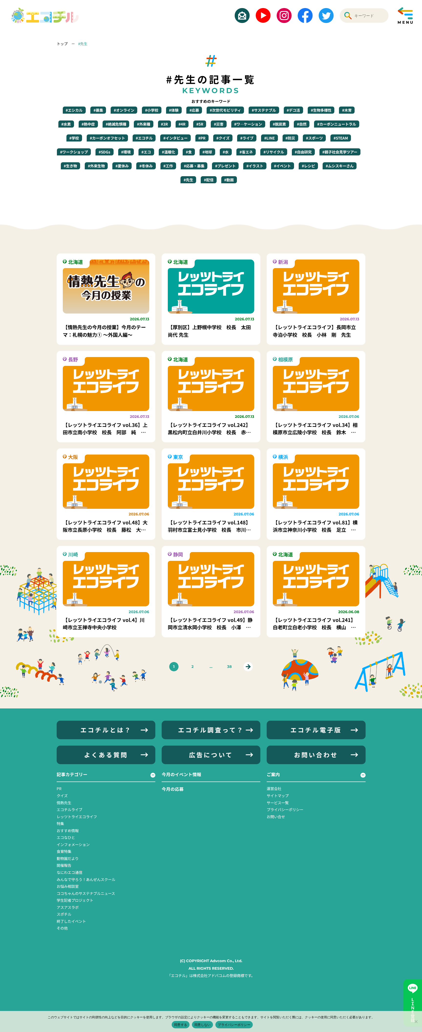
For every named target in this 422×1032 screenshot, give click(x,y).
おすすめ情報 (68, 830)
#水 (226, 151)
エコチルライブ (69, 809)
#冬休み (146, 165)
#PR (201, 138)
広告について (211, 754)
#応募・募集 (194, 165)
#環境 (126, 151)
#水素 (66, 124)
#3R (164, 124)
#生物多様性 (321, 110)
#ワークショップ (74, 151)
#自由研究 (303, 151)
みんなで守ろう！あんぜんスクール (86, 879)
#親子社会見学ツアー (339, 151)
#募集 (98, 110)
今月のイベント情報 (181, 774)
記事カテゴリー (72, 774)
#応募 (194, 110)
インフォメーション (73, 844)
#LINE (269, 138)
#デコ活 (293, 110)
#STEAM (341, 138)
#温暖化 (168, 151)
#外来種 (143, 124)
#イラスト (254, 165)
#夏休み (122, 165)
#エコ (146, 151)
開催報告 (64, 865)
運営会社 (274, 788)
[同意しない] (415, 1021)
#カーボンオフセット (107, 138)
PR (59, 788)
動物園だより (68, 858)
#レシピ (308, 165)
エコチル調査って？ (211, 729)
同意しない (202, 1025)
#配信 (208, 179)
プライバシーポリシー (285, 809)
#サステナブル (264, 110)
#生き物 (70, 165)
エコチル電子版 (316, 729)
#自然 (301, 124)
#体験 (174, 110)
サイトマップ (278, 795)
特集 (60, 823)
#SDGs (104, 151)
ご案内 (273, 774)
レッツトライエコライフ (77, 816)
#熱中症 (88, 124)
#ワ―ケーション (248, 124)
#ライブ (246, 138)
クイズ (62, 795)
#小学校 (151, 110)
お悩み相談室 (68, 886)
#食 (189, 151)
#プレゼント (225, 165)
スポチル (64, 914)
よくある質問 (106, 754)
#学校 (74, 138)
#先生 (82, 43)
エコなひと (66, 837)
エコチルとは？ (106, 729)
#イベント (282, 165)
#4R (182, 124)
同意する (180, 1025)
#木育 (347, 110)
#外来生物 (96, 165)
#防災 (290, 138)
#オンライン (124, 110)
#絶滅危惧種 (116, 124)
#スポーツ (314, 138)
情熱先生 (64, 802)
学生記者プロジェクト (75, 900)
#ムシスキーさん (340, 165)
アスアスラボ (68, 907)
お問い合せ (276, 816)
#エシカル (74, 110)
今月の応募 (173, 789)
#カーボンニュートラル (336, 124)
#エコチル (144, 138)
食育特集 (64, 851)
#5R (199, 124)
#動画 (229, 179)
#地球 (207, 151)
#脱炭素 (279, 124)
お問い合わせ (316, 754)
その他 (62, 928)
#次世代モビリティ (225, 110)
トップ (62, 43)
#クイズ (223, 138)
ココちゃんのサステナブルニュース (86, 893)
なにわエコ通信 (69, 872)
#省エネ (246, 151)
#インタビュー (175, 138)
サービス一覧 (278, 802)
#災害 (218, 124)
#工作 (168, 165)
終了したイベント (71, 921)
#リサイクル (274, 151)
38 (229, 666)
